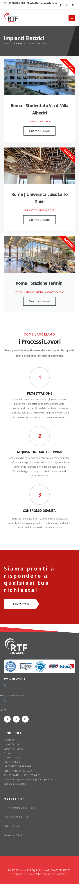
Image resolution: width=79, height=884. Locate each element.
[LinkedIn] (72, 4)
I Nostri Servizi (11, 744)
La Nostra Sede (12, 757)
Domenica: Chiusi (13, 835)
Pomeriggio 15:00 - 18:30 (16, 816)
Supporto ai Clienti (13, 748)
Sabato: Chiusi (11, 826)
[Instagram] (66, 4)
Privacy (7, 753)
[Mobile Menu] (72, 18)
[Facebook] (60, 4)
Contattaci (9, 739)
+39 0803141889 (16, 3)
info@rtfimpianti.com (43, 3)
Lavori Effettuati (12, 761)
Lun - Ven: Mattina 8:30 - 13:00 (19, 807)
